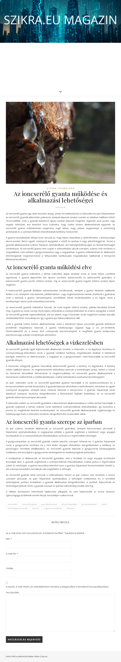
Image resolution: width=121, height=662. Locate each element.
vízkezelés (70, 508)
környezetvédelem (89, 504)
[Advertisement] (60, 65)
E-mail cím (12, 553)
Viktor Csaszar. (41, 656)
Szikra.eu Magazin (60, 20)
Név (9, 538)
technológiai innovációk (18, 508)
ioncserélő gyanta (29, 504)
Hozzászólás (12, 592)
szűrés (104, 504)
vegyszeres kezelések (53, 508)
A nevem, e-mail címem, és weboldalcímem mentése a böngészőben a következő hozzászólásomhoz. (57, 586)
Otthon (51, 188)
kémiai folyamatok (69, 504)
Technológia (66, 188)
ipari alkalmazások (49, 504)
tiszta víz (35, 508)
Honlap (9, 568)
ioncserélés (12, 504)
